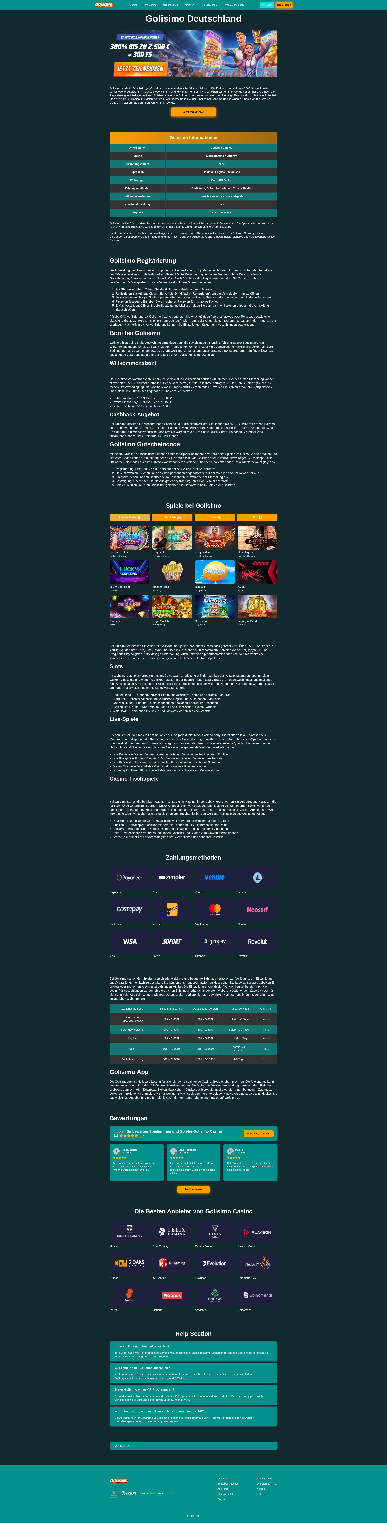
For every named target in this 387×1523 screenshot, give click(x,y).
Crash (212, 517)
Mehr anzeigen (193, 1189)
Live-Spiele (170, 517)
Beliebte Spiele (127, 517)
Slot (255, 517)
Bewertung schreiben (258, 1133)
